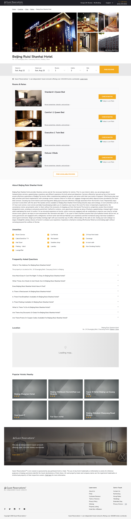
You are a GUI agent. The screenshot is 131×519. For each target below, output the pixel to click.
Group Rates (117, 496)
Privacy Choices (118, 504)
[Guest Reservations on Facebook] (5, 508)
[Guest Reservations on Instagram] (14, 508)
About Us (92, 491)
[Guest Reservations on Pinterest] (19, 508)
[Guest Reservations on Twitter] (9, 508)
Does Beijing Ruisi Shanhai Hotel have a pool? (28, 286)
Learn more (84, 79)
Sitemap (91, 504)
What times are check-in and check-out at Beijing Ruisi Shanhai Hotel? (38, 281)
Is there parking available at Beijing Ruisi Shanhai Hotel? (33, 302)
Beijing (32, 9)
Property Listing (94, 507)
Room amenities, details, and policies (57, 105)
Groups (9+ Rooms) (86, 3)
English (108, 3)
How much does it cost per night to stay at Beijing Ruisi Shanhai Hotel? (38, 276)
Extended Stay (117, 501)
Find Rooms (109, 69)
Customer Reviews (95, 496)
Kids (88, 68)
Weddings (116, 499)
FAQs (90, 494)
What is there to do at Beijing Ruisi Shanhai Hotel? (31, 307)
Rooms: (57, 68)
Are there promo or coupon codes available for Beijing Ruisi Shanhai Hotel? (39, 318)
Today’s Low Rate (108, 101)
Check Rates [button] (107, 97)
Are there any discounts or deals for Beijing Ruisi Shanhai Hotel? (36, 313)
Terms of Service (94, 499)
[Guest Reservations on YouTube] (23, 508)
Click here (48, 475)
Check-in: (18, 68)
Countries (20, 9)
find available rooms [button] (65, 174)
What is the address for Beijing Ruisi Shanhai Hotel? (31, 265)
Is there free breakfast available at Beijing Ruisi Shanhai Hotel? (35, 297)
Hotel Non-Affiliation (95, 509)
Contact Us (116, 491)
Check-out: (38, 68)
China (26, 9)
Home (14, 9)
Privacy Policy (93, 501)
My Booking (97, 3)
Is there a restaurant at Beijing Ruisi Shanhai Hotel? (31, 291)
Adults (73, 68)
